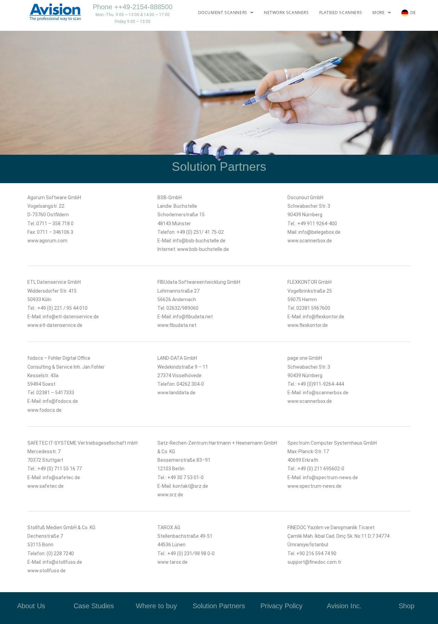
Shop (406, 606)
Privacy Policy (281, 606)
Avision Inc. (344, 606)
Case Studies (94, 606)
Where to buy (156, 606)
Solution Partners (219, 606)
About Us (31, 606)
